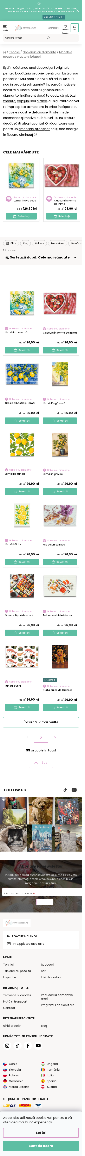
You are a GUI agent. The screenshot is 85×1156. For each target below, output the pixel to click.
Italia (50, 1075)
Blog (44, 1026)
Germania (16, 1081)
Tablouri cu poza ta (17, 971)
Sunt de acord (41, 1145)
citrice (42, 101)
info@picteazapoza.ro (28, 944)
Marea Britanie (19, 1087)
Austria (52, 1087)
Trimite (45, 902)
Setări (41, 1132)
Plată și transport (15, 1001)
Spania (52, 1081)
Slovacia (15, 1069)
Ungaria (52, 1064)
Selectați (24, 216)
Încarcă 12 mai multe (41, 722)
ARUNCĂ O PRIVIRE (54, 17)
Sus (44, 762)
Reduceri (47, 964)
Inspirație (9, 977)
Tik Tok (65, 790)
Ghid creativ (12, 1026)
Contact (9, 1008)
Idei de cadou (51, 977)
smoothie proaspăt (34, 129)
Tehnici (8, 964)
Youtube (74, 790)
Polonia (14, 1075)
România (53, 1069)
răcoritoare (58, 123)
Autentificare (53, 28)
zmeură (9, 101)
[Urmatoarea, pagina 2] (41, 737)
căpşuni (23, 101)
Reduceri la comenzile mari (57, 996)
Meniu (5, 30)
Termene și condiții (17, 995)
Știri (43, 971)
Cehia (13, 1064)
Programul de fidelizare (57, 1005)
